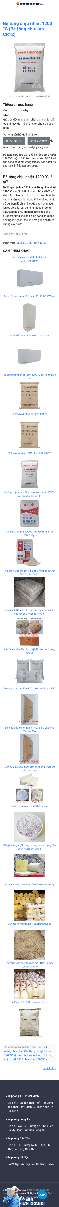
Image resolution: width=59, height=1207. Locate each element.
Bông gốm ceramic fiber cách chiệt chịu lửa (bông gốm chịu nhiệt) (29, 769)
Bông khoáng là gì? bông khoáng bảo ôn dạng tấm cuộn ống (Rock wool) (29, 847)
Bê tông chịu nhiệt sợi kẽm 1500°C (29, 414)
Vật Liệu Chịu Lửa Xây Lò (31, 242)
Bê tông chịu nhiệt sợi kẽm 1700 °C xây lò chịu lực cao (29, 376)
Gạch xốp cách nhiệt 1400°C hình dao (29, 335)
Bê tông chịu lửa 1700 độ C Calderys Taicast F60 (29, 688)
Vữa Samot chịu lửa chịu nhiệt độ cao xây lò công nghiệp (29, 651)
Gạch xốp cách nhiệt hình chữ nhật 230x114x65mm (29, 259)
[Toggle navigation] (4, 11)
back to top (49, 1068)
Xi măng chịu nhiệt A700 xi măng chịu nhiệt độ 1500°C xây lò (29, 533)
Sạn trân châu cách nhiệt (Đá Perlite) (29, 806)
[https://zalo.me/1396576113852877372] (42, 1194)
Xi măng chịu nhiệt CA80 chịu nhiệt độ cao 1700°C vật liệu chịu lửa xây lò (29, 494)
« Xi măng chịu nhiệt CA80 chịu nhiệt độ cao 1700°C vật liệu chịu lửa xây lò (28, 1051)
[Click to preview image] (29, 67)
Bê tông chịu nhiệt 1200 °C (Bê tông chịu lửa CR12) (27, 29)
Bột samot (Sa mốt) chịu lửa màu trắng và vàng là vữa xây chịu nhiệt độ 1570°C (29, 612)
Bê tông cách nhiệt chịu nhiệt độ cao (29, 1002)
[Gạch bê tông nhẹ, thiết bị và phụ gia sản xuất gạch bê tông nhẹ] (29, 3)
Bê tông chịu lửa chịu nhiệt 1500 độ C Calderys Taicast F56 (29, 729)
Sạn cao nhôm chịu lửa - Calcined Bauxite (29, 923)
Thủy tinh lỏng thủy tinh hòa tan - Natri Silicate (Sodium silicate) (30, 965)
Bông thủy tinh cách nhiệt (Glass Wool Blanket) (29, 884)
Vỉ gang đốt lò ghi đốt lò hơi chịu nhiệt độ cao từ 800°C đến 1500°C (29, 572)
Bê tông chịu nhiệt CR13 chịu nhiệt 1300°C (29, 453)
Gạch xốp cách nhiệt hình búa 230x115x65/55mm (29, 296)
